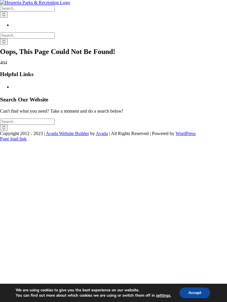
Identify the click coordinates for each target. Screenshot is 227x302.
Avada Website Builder (67, 133)
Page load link (13, 138)
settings (163, 295)
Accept (194, 293)
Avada (102, 133)
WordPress (186, 133)
